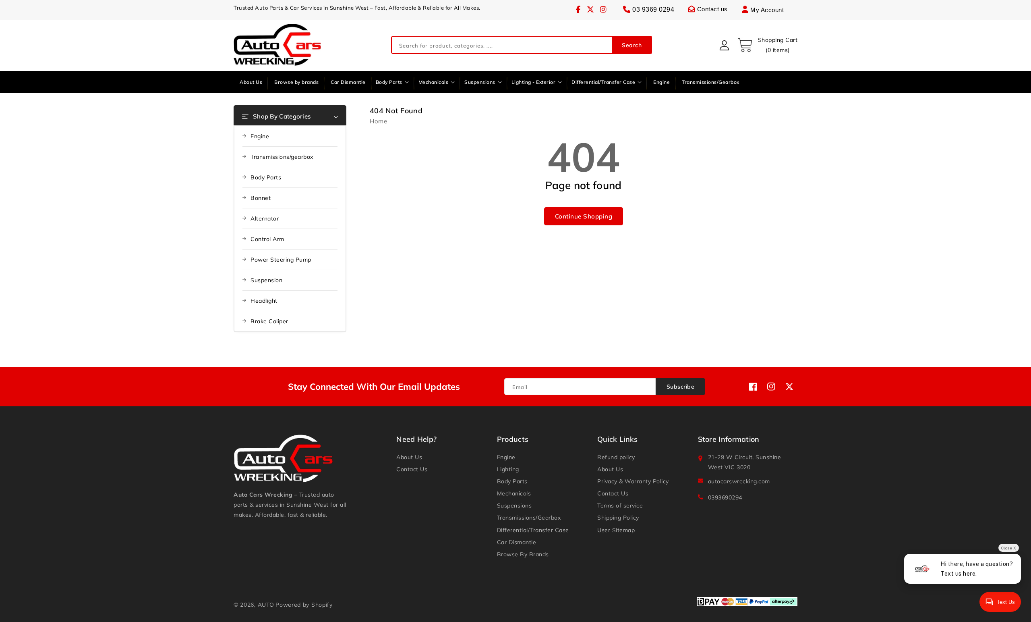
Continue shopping (584, 216)
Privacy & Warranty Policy (633, 481)
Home (378, 121)
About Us (409, 457)
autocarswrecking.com (739, 481)
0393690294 (725, 497)
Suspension (266, 280)
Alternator (265, 218)
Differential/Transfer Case (533, 530)
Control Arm (267, 239)
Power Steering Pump (281, 259)
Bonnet (261, 198)
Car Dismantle (516, 542)
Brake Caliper (269, 321)
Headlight (264, 300)
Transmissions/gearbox (282, 156)
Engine (260, 136)
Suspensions (514, 505)
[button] (767, 45)
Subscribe (681, 386)
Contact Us (411, 469)
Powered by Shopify (304, 604)
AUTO (266, 604)
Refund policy (616, 457)
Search (632, 45)
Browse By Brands (523, 554)
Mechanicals (514, 493)
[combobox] (521, 45)
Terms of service (620, 505)
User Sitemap (616, 530)
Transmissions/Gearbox (529, 517)
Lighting (508, 469)
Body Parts (266, 177)
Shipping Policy (618, 517)
